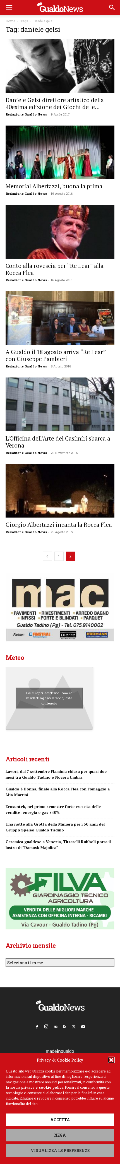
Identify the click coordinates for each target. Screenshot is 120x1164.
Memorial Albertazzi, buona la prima (54, 186)
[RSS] (65, 1025)
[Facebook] (37, 1025)
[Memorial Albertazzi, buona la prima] (60, 152)
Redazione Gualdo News (26, 114)
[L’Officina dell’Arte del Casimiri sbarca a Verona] (60, 404)
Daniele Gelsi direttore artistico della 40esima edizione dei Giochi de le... (55, 103)
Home (10, 21)
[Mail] (55, 1025)
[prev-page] (47, 556)
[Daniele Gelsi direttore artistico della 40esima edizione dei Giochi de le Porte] (60, 66)
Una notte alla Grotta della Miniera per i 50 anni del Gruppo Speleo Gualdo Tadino (55, 827)
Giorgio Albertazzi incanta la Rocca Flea (59, 524)
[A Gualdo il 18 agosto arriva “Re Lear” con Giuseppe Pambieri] (60, 318)
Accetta (60, 1119)
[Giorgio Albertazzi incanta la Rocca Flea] (60, 491)
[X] (74, 1025)
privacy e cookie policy (42, 1087)
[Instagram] (46, 1025)
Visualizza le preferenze (60, 1150)
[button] (111, 1060)
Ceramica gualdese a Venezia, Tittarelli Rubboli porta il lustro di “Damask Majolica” (58, 844)
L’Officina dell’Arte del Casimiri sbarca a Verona (58, 441)
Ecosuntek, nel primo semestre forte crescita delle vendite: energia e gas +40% (53, 809)
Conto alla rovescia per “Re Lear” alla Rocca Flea (55, 269)
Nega (60, 1135)
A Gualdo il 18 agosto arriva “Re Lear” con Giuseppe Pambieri (56, 355)
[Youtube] (83, 1025)
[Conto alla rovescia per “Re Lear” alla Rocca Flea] (60, 232)
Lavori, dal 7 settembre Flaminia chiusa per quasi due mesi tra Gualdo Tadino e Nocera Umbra (56, 774)
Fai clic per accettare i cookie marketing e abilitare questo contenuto (49, 698)
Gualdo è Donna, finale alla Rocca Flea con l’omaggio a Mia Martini (58, 791)
